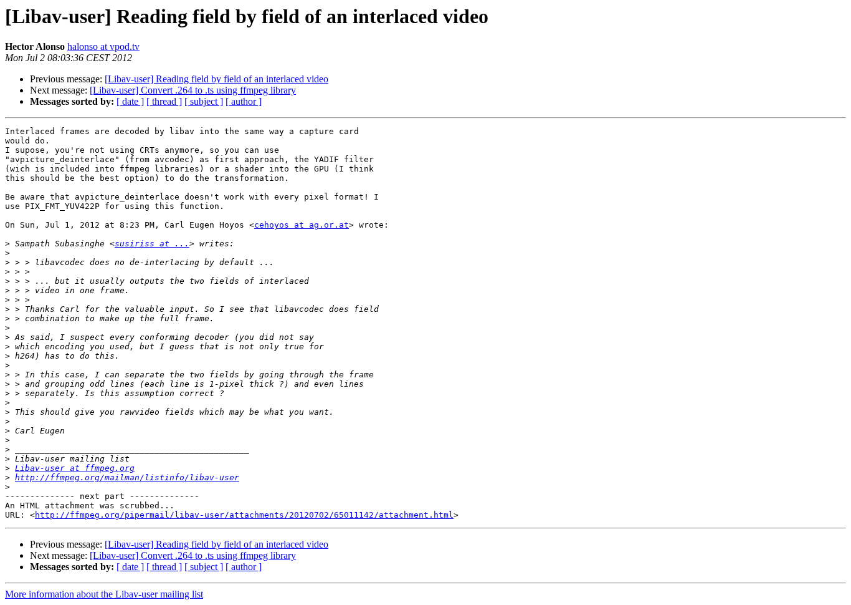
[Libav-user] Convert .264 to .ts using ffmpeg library (193, 90)
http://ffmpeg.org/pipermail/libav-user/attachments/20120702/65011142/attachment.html (244, 515)
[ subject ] (203, 101)
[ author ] (244, 101)
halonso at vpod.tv (103, 46)
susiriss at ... (152, 243)
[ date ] (130, 101)
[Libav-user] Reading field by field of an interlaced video (216, 79)
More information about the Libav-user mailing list (104, 594)
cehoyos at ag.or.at (301, 225)
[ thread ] (164, 101)
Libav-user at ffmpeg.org (75, 468)
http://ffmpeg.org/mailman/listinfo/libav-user (127, 477)
